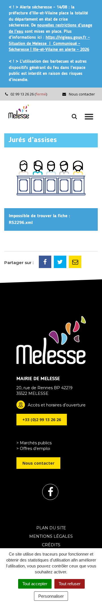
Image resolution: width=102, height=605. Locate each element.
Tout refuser (69, 583)
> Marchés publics (34, 442)
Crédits (51, 544)
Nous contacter (81, 94)
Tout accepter (34, 583)
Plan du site (51, 527)
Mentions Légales (51, 536)
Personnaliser (51, 596)
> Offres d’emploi (33, 448)
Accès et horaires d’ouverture (57, 405)
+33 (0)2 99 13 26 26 (41, 419)
